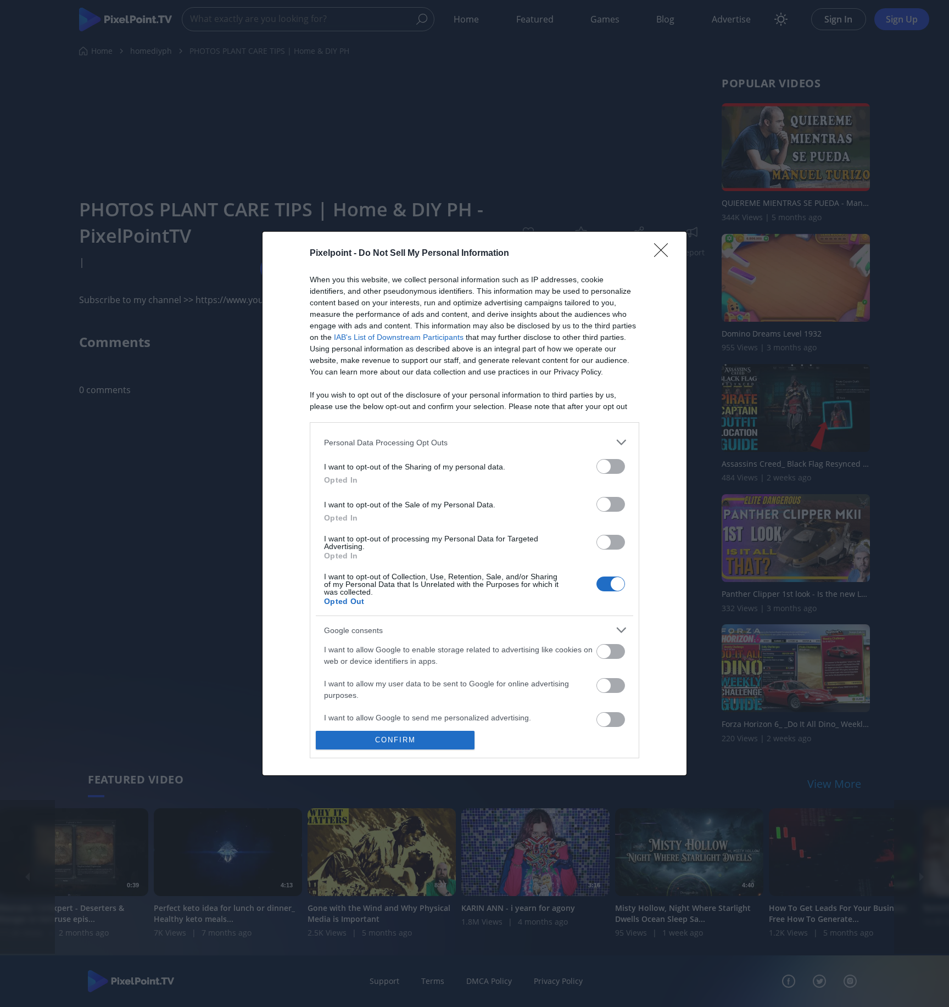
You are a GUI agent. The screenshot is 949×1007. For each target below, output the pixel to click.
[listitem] (474, 442)
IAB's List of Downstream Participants (399, 337)
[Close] (664, 253)
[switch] (610, 466)
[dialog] (474, 503)
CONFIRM (395, 740)
